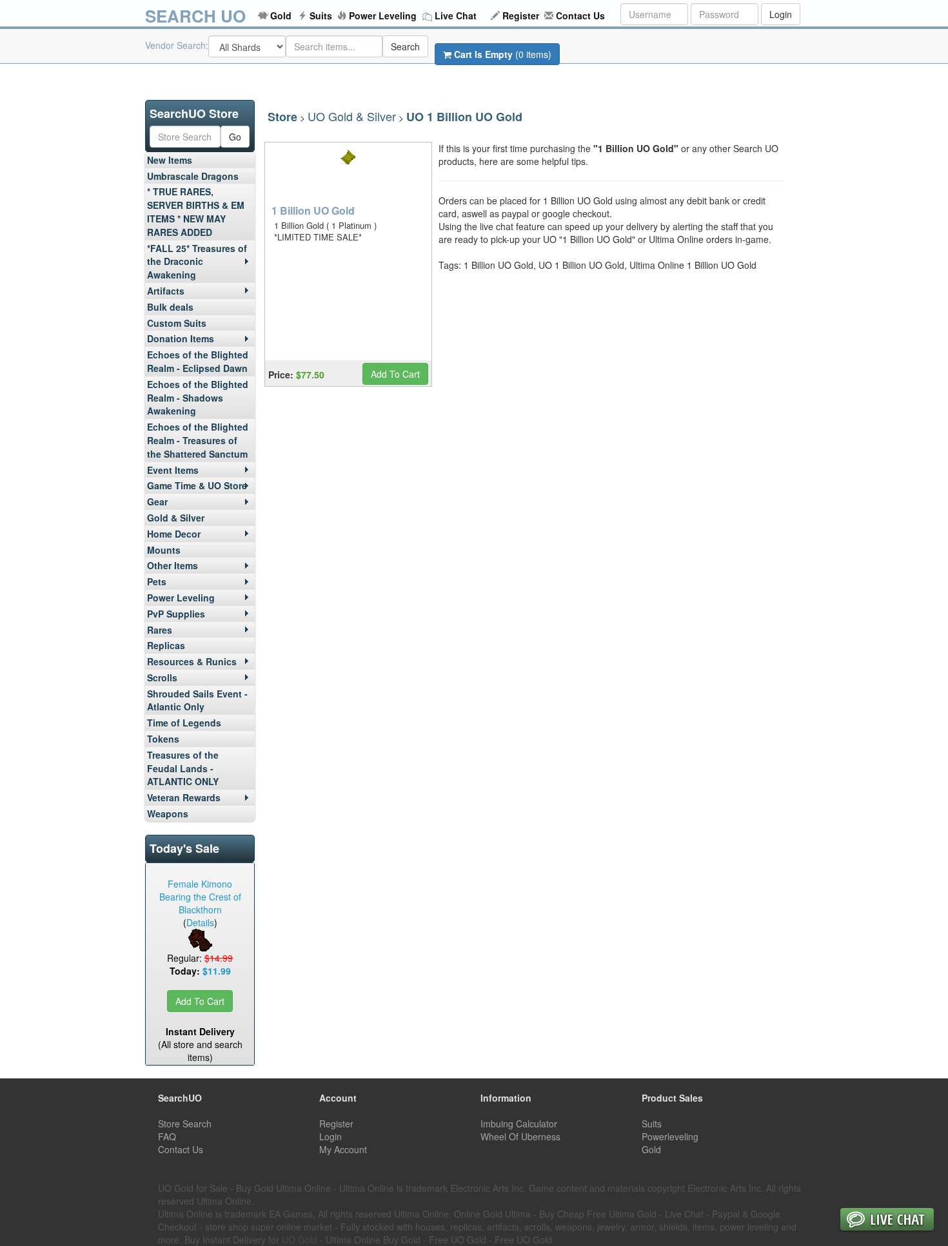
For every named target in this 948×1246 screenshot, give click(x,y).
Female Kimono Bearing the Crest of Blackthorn (200, 896)
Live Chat (456, 15)
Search (405, 46)
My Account (343, 1149)
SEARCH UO (195, 16)
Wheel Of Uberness (520, 1136)
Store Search (185, 1123)
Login (780, 14)
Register (520, 15)
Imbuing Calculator (518, 1123)
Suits (321, 15)
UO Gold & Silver (352, 116)
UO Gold (299, 1239)
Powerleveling (670, 1136)
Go (235, 136)
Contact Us (580, 15)
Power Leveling (383, 15)
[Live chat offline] (887, 1220)
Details (200, 922)
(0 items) (502, 54)
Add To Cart (199, 1001)
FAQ (167, 1136)
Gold (280, 15)
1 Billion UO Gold (313, 210)
